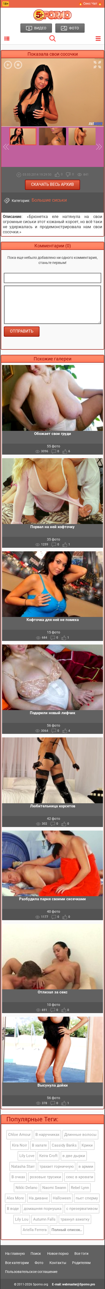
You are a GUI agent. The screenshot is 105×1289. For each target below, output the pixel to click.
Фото (39, 1263)
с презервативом (82, 1208)
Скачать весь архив (52, 184)
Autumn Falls (44, 1219)
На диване (38, 1198)
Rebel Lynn (80, 1187)
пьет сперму (87, 1198)
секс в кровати (79, 1177)
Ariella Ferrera (35, 1229)
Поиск (36, 1253)
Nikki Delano (26, 1187)
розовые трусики (45, 1177)
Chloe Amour (19, 1134)
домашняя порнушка (42, 1208)
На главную (15, 1253)
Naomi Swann (54, 1187)
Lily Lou (21, 1219)
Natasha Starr (23, 1166)
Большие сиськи (49, 200)
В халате (39, 1145)
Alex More (15, 1198)
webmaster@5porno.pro (78, 1284)
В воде (13, 1208)
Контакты (57, 1263)
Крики (87, 1145)
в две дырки (73, 1155)
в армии (85, 1166)
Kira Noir (19, 1145)
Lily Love (26, 1155)
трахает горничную (57, 1166)
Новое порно (58, 1253)
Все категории (17, 1263)
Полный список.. (66, 1229)
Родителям (81, 1263)
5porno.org (40, 1284)
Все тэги (81, 1253)
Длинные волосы (80, 1134)
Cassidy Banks (64, 1145)
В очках (18, 1177)
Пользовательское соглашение (31, 1272)
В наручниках (47, 1134)
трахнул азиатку (74, 1219)
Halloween (62, 1198)
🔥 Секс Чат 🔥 (90, 3)
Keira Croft (48, 1155)
